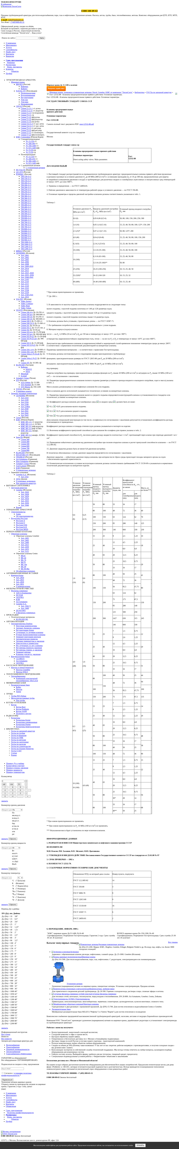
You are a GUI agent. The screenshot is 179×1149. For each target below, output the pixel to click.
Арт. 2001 (25, 255)
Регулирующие (27, 97)
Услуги (9, 47)
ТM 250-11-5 (26, 194)
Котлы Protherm (22, 709)
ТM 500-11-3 (26, 211)
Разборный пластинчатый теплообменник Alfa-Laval (27, 679)
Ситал (18, 418)
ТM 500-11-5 (26, 214)
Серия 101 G (26, 328)
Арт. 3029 (25, 496)
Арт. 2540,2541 (27, 295)
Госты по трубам (18, 733)
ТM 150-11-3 (26, 179)
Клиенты (9, 69)
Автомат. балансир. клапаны (28, 628)
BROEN (19, 84)
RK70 (23, 562)
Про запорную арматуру (26, 483)
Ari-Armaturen (21, 459)
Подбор (9, 73)
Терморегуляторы (23, 652)
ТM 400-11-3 (26, 205)
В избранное (6, 4)
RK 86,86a (25, 569)
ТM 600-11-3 (26, 218)
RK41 (23, 556)
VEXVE (19, 310)
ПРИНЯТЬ (140, 1145)
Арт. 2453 (25, 549)
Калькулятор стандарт (15, 766)
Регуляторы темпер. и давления (29, 650)
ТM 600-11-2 (26, 216)
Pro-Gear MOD (22, 529)
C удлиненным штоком (35, 168)
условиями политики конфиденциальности (16, 1074)
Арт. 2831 (20, 584)
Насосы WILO (22, 672)
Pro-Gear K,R (21, 527)
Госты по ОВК (17, 738)
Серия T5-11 (26, 115)
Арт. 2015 (25, 271)
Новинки (11, 63)
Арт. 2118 (25, 286)
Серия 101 (25, 325)
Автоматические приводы (27, 639)
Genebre (19, 490)
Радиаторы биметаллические (28, 727)
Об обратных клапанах (25, 571)
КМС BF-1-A (26, 424)
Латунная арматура (19, 488)
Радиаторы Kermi (23, 720)
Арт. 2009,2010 (27, 266)
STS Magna (25, 387)
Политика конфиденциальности (20, 1113)
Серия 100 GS (26, 317)
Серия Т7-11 (26, 133)
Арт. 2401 (25, 538)
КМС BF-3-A (26, 428)
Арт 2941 (24, 411)
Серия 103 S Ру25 (28, 345)
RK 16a (24, 564)
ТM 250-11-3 (26, 192)
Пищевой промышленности (17, 1049)
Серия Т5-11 (26, 128)
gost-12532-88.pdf (87, 124)
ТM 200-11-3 (26, 185)
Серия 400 (25, 442)
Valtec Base (25, 306)
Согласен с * (16, 1074)
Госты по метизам (18, 740)
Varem (18, 692)
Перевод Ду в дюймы (15, 763)
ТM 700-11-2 (26, 222)
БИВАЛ (19, 251)
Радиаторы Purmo (23, 724)
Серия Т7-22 (26, 135)
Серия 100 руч (27, 312)
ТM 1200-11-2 (26, 247)
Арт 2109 (24, 400)
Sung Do (19, 437)
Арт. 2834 (20, 578)
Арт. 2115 (25, 284)
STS (17, 380)
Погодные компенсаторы (26, 626)
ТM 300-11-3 (26, 198)
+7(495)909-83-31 (17, 22)
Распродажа (11, 65)
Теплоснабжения (13, 1052)
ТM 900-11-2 (26, 236)
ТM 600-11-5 (26, 220)
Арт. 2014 (25, 268)
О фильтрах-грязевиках (25, 613)
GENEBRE (20, 253)
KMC (18, 420)
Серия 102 (25, 330)
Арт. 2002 (25, 257)
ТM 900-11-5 (26, 240)
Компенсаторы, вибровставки (102, 989)
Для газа (24, 100)
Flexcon (19, 689)
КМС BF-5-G (26, 431)
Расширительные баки (20, 685)
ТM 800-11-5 (26, 233)
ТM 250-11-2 (26, 190)
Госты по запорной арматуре (23, 731)
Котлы (13, 705)
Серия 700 (25, 448)
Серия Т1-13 (26, 113)
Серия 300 (25, 439)
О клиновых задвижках (26, 481)
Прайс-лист (10, 52)
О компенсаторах (23, 586)
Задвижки (75, 952)
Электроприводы (18, 512)
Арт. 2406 (25, 542)
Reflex (18, 687)
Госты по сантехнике (20, 742)
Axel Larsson (21, 466)
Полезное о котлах (23, 713)
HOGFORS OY (22, 455)
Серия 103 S (26, 343)
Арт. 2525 (25, 288)
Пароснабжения (12, 1047)
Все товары (173, 942)
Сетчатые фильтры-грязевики (104, 994)
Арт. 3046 (25, 505)
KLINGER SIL (22, 619)
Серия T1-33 (26, 122)
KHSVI (29, 369)
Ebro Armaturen (22, 461)
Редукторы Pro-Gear (19, 518)
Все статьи (5, 1034)
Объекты (15, 71)
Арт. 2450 (25, 547)
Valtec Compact (27, 304)
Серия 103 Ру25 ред (29, 339)
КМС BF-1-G (26, 422)
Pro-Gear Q (20, 523)
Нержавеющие (27, 104)
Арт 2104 (24, 402)
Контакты (10, 54)
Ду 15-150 (30, 141)
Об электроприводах (24, 516)
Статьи (14, 753)
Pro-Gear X (20, 521)
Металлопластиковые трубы (23, 698)
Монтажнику (11, 45)
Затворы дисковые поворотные (24, 393)
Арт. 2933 (25, 297)
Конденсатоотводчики (20, 656)
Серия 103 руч (27, 332)
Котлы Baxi (20, 707)
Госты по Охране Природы (22, 749)
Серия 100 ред (27, 314)
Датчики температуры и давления (30, 641)
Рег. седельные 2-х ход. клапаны (29, 646)
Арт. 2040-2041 (27, 277)
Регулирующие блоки (25, 630)
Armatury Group (22, 378)
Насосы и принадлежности (22, 667)
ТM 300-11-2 (26, 196)
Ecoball (24, 376)
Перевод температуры (15, 772)
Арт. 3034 (25, 499)
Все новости (6, 1039)
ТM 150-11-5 (26, 181)
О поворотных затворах (26, 470)
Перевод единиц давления (17, 768)
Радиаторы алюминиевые (26, 722)
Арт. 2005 (25, 260)
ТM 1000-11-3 (26, 244)
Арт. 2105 (25, 279)
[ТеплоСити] (11, 6)
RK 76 (23, 560)
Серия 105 (25, 363)
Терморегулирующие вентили (28, 637)
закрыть (4, 801)
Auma (18, 514)
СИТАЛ (19, 106)
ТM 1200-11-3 (26, 249)
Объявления (11, 1106)
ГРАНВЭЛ (20, 457)
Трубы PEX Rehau (18, 696)
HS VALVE (20, 170)
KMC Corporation (23, 137)
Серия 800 (25, 450)
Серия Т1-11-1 (27, 108)
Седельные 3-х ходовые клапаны (29, 632)
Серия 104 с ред (27, 352)
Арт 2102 (24, 477)
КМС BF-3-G (26, 426)
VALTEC (20, 299)
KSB (18, 468)
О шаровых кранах (24, 391)
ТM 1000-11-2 (26, 242)
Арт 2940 (24, 409)
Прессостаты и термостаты (27, 643)
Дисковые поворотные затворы (111, 944)
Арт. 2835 (20, 580)
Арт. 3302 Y (26, 606)
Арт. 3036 (25, 503)
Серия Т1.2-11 (27, 111)
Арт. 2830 (20, 582)
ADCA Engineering (23, 593)
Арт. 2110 (25, 282)
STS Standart (26, 385)
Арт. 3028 (25, 494)
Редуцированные (28, 95)
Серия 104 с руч (27, 350)
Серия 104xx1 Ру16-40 (30, 354)
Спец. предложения (14, 60)
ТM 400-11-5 (26, 207)
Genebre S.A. (21, 475)
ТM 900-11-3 (26, 238)
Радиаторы (15, 718)
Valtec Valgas (26, 308)
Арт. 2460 (25, 608)
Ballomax (24, 86)
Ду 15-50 (29, 150)
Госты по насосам (18, 744)
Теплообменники (18, 676)
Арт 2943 (24, 415)
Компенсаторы (17, 575)
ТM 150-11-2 (26, 176)
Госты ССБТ (16, 751)
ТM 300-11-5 (26, 200)
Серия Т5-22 (26, 130)
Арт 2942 (24, 413)
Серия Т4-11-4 (27, 124)
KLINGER (20, 365)
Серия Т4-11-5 (27, 126)
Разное (14, 755)
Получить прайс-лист (56, 88)
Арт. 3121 (25, 551)
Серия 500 (25, 444)
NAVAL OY (21, 91)
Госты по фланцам (18, 735)
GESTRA (20, 597)
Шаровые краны (18, 82)
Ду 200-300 (30, 143)
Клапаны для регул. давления (28, 654)
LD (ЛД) (19, 172)
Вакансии (10, 56)
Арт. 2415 (25, 545)
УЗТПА (19, 389)
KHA (28, 371)
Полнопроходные (28, 93)
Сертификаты (11, 50)
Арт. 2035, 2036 (27, 275)
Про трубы (20, 700)
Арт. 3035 (25, 501)
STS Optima (25, 382)
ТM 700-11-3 (26, 225)
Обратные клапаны (19, 534)
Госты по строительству (21, 746)
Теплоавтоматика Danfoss (21, 624)
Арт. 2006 (25, 262)
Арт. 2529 (25, 293)
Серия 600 (25, 446)
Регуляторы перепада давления (29, 648)
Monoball (24, 374)
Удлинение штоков (74, 984)
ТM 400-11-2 (26, 203)
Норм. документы (14, 67)
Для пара (24, 102)
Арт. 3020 (25, 492)
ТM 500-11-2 (26, 209)
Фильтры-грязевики (19, 591)
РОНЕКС (20, 174)
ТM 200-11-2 (26, 183)
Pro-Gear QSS (21, 525)
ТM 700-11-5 (26, 227)
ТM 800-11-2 (26, 229)
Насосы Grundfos (23, 670)
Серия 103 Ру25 (27, 336)
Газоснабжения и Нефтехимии (19, 1054)
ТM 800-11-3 (26, 231)
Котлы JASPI (21, 711)
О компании (11, 43)
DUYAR (19, 595)
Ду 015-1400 (31, 148)
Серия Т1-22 (26, 117)
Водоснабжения (12, 1045)
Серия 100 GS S (27, 323)
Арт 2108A (25, 407)
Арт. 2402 (25, 540)
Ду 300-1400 (31, 161)
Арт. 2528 (25, 290)
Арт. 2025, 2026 (27, 273)
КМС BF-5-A (26, 435)
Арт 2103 (24, 398)
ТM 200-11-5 (26, 187)
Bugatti (19, 507)
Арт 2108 (24, 404)
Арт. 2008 (25, 264)
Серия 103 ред (27, 334)
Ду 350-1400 (31, 146)
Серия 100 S (26, 321)
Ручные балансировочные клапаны (30, 635)
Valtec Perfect (26, 301)
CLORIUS (20, 659)
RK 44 (23, 558)
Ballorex (24, 89)
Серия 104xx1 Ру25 (29, 358)
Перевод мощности (14, 770)
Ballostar (24, 367)
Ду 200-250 (30, 159)
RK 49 (23, 567)
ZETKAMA (21, 610)
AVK (18, 479)
